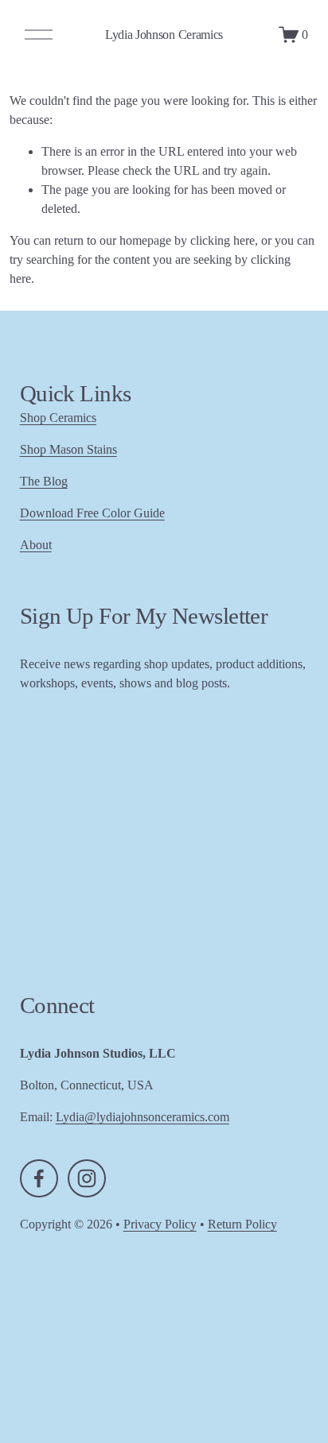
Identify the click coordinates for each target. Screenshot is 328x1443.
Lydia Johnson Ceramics (164, 34)
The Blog (44, 481)
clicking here (222, 240)
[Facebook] (39, 1178)
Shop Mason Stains (68, 449)
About (36, 544)
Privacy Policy (160, 1224)
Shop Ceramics (58, 417)
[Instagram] (87, 1178)
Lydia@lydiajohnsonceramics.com (142, 1117)
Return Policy (242, 1224)
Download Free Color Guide (92, 513)
